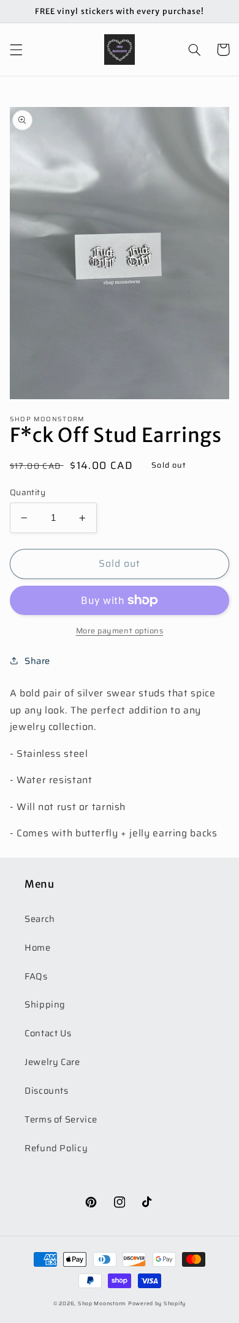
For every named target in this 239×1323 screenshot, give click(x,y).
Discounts (47, 1090)
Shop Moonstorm (102, 1303)
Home (38, 947)
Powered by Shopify (157, 1303)
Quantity (27, 493)
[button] (16, 49)
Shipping (45, 1004)
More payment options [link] (120, 631)
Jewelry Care (52, 1062)
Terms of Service (61, 1119)
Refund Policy (56, 1148)
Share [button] (37, 661)
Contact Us (48, 1033)
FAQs (36, 976)
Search (40, 919)
